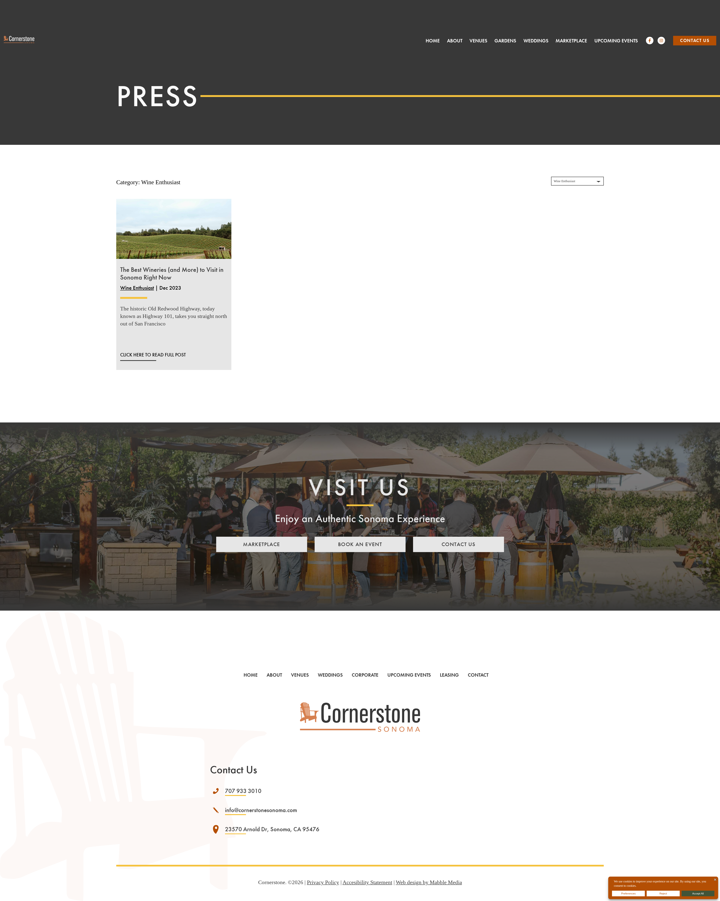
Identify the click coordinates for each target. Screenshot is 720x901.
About (454, 41)
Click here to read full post (153, 355)
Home (433, 41)
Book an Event (360, 544)
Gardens (505, 41)
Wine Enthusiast (137, 287)
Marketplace (571, 41)
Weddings (536, 41)
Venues (478, 41)
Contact (478, 675)
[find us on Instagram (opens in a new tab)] (661, 40)
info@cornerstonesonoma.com (261, 810)
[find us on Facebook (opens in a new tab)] (649, 40)
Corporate (365, 675)
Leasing (449, 675)
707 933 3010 (243, 791)
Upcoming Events (616, 41)
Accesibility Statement (367, 882)
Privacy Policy (323, 882)
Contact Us (694, 40)
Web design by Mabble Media (429, 882)
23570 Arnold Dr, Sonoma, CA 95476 (272, 829)
